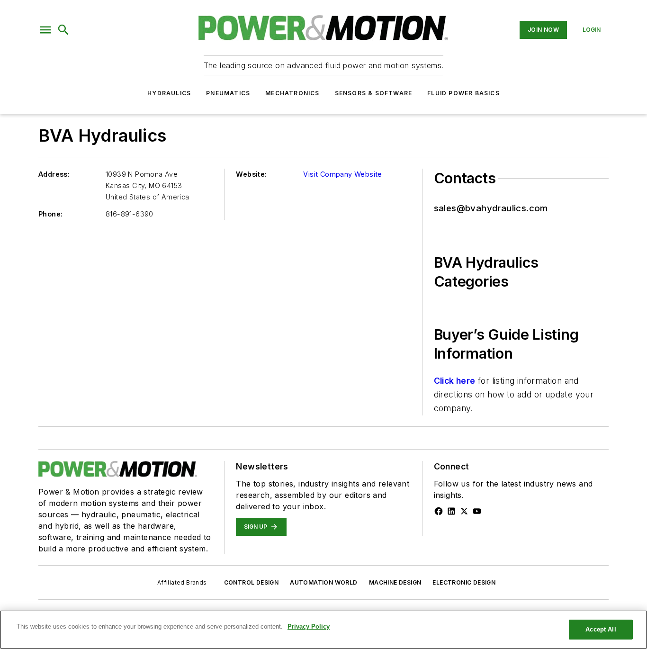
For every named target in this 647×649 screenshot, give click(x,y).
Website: (251, 174)
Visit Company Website (342, 174)
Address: (54, 174)
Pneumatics (228, 93)
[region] (323, 629)
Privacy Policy (309, 626)
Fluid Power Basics (463, 93)
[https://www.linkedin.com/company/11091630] (451, 511)
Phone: (50, 214)
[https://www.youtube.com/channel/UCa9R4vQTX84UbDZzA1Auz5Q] (477, 511)
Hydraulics (169, 93)
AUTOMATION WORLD (323, 582)
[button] (45, 30)
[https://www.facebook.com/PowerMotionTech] (438, 511)
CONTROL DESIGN (251, 582)
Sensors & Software (374, 93)
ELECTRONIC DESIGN (463, 582)
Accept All (600, 629)
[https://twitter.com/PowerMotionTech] (464, 511)
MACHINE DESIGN (395, 582)
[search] (63, 30)
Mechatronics (292, 93)
